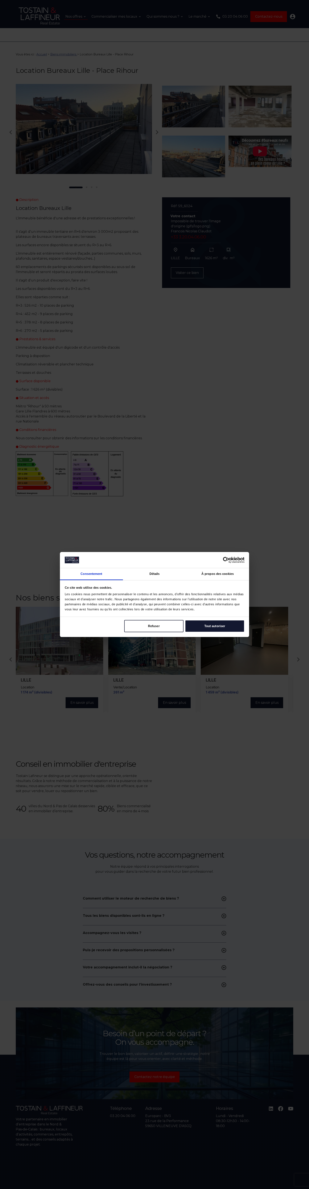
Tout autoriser (214, 626)
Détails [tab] (154, 574)
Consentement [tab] (91, 574)
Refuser (154, 626)
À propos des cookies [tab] (217, 574)
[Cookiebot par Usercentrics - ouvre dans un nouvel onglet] (226, 560)
